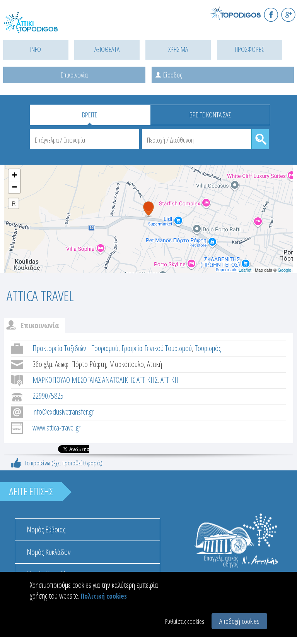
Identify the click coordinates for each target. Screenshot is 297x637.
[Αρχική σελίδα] (38, 27)
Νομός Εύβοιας (46, 529)
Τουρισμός (208, 348)
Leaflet (245, 270)
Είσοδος (172, 74)
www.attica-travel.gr (56, 427)
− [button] (14, 187)
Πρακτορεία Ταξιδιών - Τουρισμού (75, 348)
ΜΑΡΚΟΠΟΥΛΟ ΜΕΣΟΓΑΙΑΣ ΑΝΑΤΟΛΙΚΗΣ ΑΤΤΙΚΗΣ (94, 380)
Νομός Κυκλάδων (49, 552)
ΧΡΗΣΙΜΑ (178, 49)
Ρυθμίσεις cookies (184, 621)
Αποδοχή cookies (239, 621)
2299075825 (47, 396)
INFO (35, 49)
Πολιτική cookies (104, 596)
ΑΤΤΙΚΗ (169, 380)
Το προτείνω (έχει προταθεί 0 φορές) (63, 462)
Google (284, 270)
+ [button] (14, 175)
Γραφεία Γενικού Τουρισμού (156, 348)
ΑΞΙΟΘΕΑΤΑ (106, 49)
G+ (288, 14)
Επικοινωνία (74, 74)
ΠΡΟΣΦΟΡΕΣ (249, 49)
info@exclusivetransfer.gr (63, 411)
